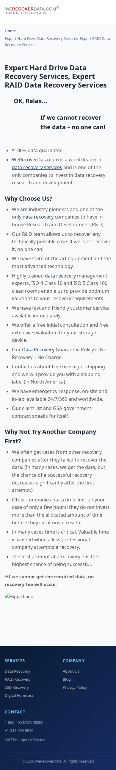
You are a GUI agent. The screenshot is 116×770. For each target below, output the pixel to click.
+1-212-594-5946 (19, 730)
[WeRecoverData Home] (34, 12)
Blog (67, 679)
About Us (71, 671)
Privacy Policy (75, 687)
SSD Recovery (17, 687)
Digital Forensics (19, 695)
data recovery (39, 216)
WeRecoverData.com (35, 159)
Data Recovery (38, 349)
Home (10, 30)
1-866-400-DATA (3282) (24, 722)
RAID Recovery (18, 679)
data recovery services (37, 167)
